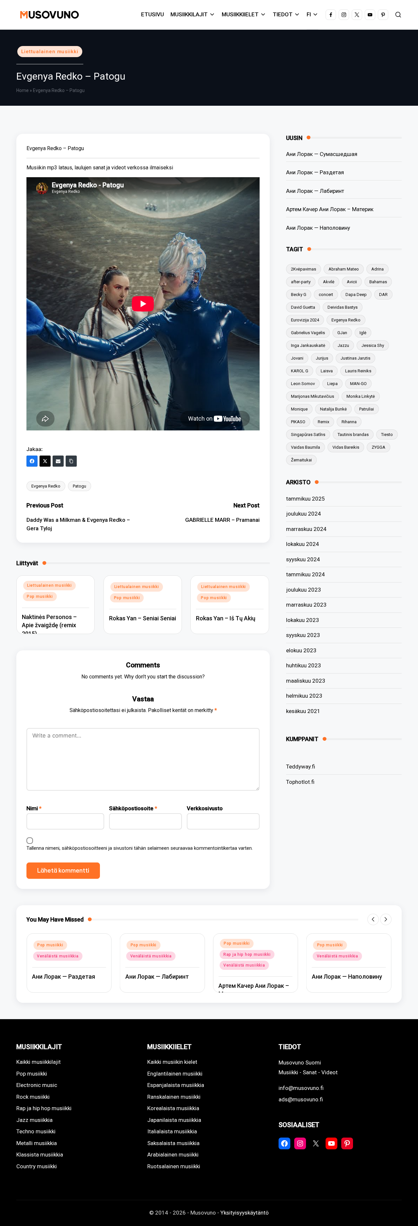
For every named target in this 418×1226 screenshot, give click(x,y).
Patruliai (366, 409)
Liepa (332, 383)
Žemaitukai (301, 460)
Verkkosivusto (205, 808)
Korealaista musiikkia (173, 1108)
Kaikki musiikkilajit (38, 1062)
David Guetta (303, 307)
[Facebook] (32, 461)
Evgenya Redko (45, 486)
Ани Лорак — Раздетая (315, 172)
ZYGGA (378, 447)
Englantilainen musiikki (174, 1073)
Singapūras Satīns (308, 434)
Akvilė (328, 281)
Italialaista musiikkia (172, 1131)
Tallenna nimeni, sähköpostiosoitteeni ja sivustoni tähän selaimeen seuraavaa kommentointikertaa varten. (139, 848)
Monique (299, 409)
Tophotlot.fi (300, 782)
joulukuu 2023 (303, 589)
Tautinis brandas (353, 434)
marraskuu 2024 (306, 529)
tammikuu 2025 (305, 498)
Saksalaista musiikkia (173, 1143)
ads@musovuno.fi (301, 1099)
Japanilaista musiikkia (174, 1120)
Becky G (298, 294)
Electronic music (36, 1085)
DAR (383, 294)
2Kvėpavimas (303, 269)
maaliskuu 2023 (305, 680)
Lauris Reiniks (358, 370)
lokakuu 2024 (302, 544)
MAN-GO (358, 383)
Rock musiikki (33, 1097)
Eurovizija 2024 (305, 320)
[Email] (58, 461)
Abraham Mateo (344, 269)
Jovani (297, 358)
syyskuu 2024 (303, 559)
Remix (323, 421)
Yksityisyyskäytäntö (244, 1212)
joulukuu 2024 (303, 513)
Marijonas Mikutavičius (312, 396)
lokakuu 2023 (302, 620)
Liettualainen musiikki (49, 51)
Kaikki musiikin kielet (172, 1062)
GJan (342, 332)
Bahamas (378, 281)
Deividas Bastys (343, 307)
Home (22, 90)
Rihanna (349, 421)
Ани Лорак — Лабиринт (315, 191)
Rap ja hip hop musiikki (247, 954)
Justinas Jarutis (355, 358)
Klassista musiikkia (39, 1154)
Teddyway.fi (300, 766)
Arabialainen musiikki (173, 1154)
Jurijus (322, 358)
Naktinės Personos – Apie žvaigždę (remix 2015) (49, 625)
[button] (373, 919)
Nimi (33, 808)
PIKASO (298, 421)
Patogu (79, 486)
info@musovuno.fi (301, 1088)
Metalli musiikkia (36, 1143)
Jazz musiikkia (34, 1120)
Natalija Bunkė (333, 409)
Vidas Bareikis (345, 447)
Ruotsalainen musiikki (173, 1166)
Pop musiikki (40, 596)
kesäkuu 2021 (303, 711)
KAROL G (299, 370)
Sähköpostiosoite (133, 808)
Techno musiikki (36, 1131)
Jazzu (343, 345)
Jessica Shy (373, 345)
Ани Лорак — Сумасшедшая (321, 154)
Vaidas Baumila (305, 447)
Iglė (363, 332)
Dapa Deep (356, 294)
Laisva (327, 370)
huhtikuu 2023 (303, 665)
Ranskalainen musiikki (174, 1097)
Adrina (377, 269)
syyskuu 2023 (303, 635)
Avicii (352, 281)
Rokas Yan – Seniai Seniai (142, 618)
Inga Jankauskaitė (308, 345)
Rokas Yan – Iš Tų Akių (225, 618)
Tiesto (387, 434)
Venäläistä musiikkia (57, 956)
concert (326, 294)
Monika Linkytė (360, 396)
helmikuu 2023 (304, 695)
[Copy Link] (71, 461)
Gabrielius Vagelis (308, 332)
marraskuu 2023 (306, 604)
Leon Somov (303, 383)
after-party (301, 281)
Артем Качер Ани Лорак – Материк (330, 209)
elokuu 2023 (301, 650)
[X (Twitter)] (45, 461)
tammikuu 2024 (305, 574)
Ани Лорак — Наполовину (318, 228)
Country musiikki (36, 1166)
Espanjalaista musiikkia (175, 1085)
